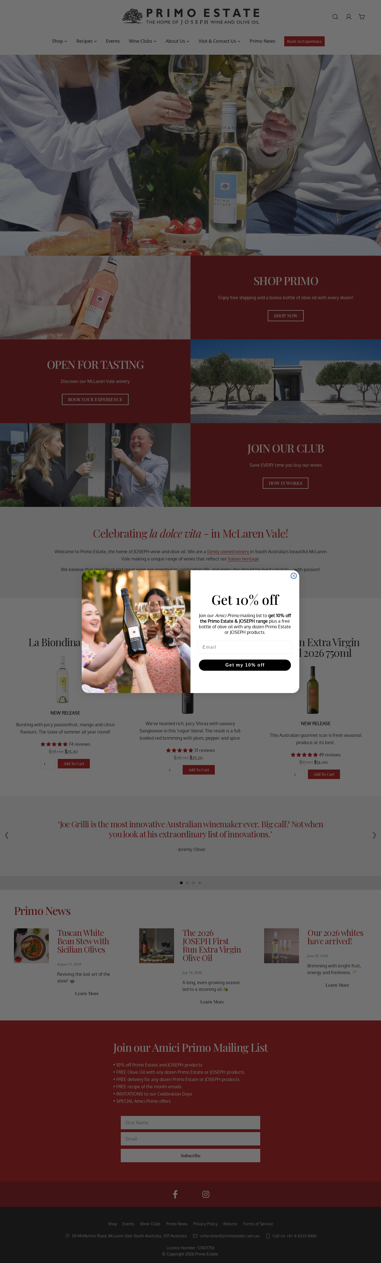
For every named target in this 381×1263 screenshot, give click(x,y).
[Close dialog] (293, 576)
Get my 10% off (245, 665)
